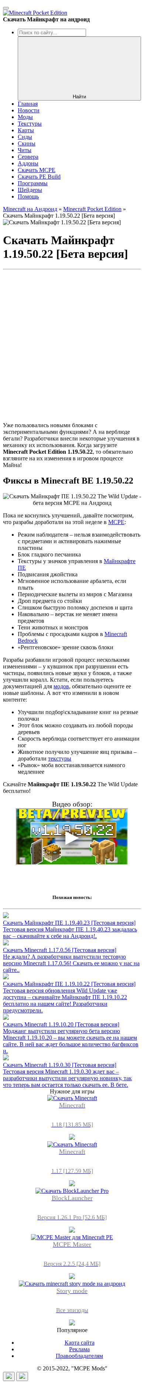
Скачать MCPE (36, 170)
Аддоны (28, 163)
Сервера (28, 157)
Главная (28, 104)
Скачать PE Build (39, 176)
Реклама (79, 1349)
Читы (24, 150)
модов (61, 686)
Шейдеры (30, 190)
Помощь (28, 196)
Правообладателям (79, 1356)
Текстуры (30, 123)
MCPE (116, 522)
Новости (29, 110)
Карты (26, 130)
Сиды (25, 137)
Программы (33, 183)
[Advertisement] (72, 344)
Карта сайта (80, 1342)
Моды (25, 117)
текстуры (59, 758)
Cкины (26, 143)
